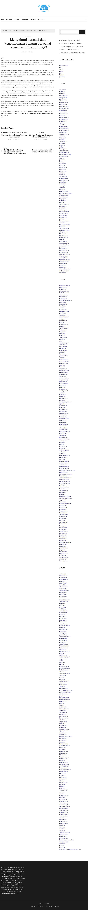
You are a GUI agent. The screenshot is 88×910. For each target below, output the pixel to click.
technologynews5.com (63, 795)
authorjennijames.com (63, 681)
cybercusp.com (62, 843)
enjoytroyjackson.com (63, 731)
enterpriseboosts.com (64, 151)
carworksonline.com (63, 119)
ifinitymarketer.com (63, 527)
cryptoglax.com (62, 627)
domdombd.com (62, 518)
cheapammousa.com (63, 688)
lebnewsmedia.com (63, 648)
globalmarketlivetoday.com (64, 746)
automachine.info (62, 426)
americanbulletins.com (63, 709)
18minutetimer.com (63, 369)
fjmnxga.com (61, 202)
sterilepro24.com (62, 465)
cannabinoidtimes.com (63, 359)
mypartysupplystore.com (64, 600)
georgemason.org (62, 287)
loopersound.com (63, 622)
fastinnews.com (62, 524)
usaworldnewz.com (63, 577)
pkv (60, 67)
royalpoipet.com (62, 500)
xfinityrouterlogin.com (63, 256)
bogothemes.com (62, 631)
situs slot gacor (19, 873)
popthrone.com (62, 313)
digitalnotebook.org (63, 346)
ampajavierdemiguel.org (64, 590)
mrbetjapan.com (62, 184)
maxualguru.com (62, 348)
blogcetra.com (62, 400)
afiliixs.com (61, 705)
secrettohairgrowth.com (64, 195)
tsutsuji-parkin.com (63, 685)
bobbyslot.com (62, 335)
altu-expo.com (62, 679)
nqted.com (61, 781)
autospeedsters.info (63, 428)
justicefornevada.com (63, 383)
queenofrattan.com (63, 411)
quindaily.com (62, 825)
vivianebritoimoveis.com (64, 134)
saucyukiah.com (62, 90)
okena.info (61, 664)
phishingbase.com (63, 544)
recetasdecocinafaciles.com (65, 692)
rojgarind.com (62, 365)
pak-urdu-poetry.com (63, 398)
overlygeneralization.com (64, 378)
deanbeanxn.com (62, 309)
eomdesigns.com (62, 441)
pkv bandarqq (62, 77)
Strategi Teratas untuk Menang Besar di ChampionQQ (71, 43)
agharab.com (62, 686)
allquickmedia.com (63, 176)
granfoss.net (61, 239)
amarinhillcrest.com (63, 141)
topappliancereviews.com (64, 260)
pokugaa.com (62, 550)
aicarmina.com (62, 598)
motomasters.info (63, 446)
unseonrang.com (62, 396)
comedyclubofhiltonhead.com (65, 478)
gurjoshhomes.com (63, 638)
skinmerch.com (62, 614)
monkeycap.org (62, 138)
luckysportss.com (62, 535)
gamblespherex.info (63, 437)
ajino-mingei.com (62, 633)
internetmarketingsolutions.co (65, 402)
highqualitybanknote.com (64, 757)
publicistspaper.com (63, 823)
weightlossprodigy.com (64, 343)
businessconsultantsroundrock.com (66, 840)
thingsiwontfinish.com (63, 561)
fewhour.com (62, 367)
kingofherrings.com (63, 182)
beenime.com (62, 485)
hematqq (11, 888)
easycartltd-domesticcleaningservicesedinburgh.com (70, 849)
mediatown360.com (63, 248)
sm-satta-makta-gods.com (64, 805)
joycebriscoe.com (63, 596)
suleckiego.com (62, 272)
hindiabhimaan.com (63, 263)
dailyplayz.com (62, 520)
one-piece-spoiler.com (64, 418)
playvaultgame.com (63, 551)
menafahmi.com (62, 775)
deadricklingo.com (63, 433)
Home (2, 19)
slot (14, 871)
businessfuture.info (63, 304)
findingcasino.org (62, 422)
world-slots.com (62, 315)
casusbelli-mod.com (63, 644)
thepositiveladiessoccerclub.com (66, 690)
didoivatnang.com (62, 725)
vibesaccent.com (62, 588)
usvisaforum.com (62, 616)
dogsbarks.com (62, 727)
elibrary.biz (61, 672)
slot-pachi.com (62, 352)
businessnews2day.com (64, 461)
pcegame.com (62, 786)
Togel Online (41, 19)
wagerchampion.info (63, 430)
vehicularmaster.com (63, 587)
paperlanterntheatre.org (64, 697)
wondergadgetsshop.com (64, 657)
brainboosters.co (62, 592)
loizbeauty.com (62, 165)
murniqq (7, 888)
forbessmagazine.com (63, 744)
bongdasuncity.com (63, 350)
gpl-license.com (62, 747)
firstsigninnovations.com (64, 108)
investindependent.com (64, 766)
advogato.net (62, 145)
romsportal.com (62, 555)
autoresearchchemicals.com (65, 269)
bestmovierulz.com (63, 618)
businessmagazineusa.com (64, 455)
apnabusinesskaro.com (64, 271)
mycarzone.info (62, 448)
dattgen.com (61, 723)
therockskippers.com (63, 237)
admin (31, 52)
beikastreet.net (62, 91)
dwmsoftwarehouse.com (64, 729)
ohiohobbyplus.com (63, 629)
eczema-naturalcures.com (64, 673)
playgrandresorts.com (63, 553)
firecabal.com (62, 742)
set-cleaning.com (62, 819)
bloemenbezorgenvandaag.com (65, 193)
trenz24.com (61, 162)
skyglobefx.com (62, 435)
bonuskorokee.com (63, 511)
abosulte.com (62, 827)
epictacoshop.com (63, 210)
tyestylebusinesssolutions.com (65, 498)
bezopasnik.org (62, 200)
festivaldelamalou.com (63, 106)
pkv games (21, 880)
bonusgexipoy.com (63, 513)
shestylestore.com (63, 559)
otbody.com (61, 158)
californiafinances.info (63, 213)
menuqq (2, 888)
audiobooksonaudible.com (64, 832)
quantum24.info (62, 452)
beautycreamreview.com (64, 718)
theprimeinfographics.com (64, 481)
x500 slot (21, 869)
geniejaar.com (62, 333)
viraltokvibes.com (62, 132)
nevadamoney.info (63, 217)
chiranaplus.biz (62, 226)
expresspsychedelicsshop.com (65, 736)
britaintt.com (61, 845)
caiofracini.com (62, 393)
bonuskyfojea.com (63, 509)
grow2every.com (62, 749)
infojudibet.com (62, 306)
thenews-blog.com (63, 799)
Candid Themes (55, 906)
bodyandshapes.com (63, 838)
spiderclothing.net (63, 655)
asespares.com (62, 710)
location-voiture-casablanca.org (65, 474)
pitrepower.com (62, 247)
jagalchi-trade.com (63, 620)
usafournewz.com (62, 583)
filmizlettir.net (62, 93)
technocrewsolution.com (64, 130)
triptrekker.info (62, 442)
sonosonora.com (62, 649)
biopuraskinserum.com (64, 211)
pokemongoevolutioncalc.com (65, 542)
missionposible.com (63, 252)
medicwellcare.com (63, 457)
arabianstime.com (63, 712)
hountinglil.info (62, 326)
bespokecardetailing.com (64, 668)
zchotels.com (62, 792)
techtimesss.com (62, 121)
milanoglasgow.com (63, 232)
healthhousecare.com (63, 751)
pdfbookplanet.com (63, 409)
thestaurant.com (62, 502)
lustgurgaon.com (62, 332)
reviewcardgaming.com (64, 468)
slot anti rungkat (7, 873)
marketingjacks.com (63, 258)
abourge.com (62, 703)
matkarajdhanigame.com (64, 311)
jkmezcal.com (62, 494)
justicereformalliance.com (64, 625)
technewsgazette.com (63, 178)
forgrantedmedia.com (63, 114)
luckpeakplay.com (62, 537)
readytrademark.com (63, 812)
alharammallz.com (63, 707)
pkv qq (2, 867)
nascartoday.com (62, 779)
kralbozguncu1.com (63, 768)
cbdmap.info (61, 308)
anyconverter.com (63, 167)
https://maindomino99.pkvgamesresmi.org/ (10, 893)
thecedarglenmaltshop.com (64, 285)
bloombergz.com (62, 149)
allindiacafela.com (63, 241)
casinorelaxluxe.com (63, 514)
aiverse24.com (62, 829)
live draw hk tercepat (63, 65)
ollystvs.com (61, 404)
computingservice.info (63, 391)
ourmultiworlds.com (63, 95)
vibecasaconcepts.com (64, 450)
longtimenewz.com (63, 533)
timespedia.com (62, 169)
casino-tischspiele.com (64, 156)
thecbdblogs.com (62, 267)
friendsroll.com (62, 653)
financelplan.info (62, 302)
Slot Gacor (16, 19)
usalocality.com (62, 581)
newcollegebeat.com (63, 611)
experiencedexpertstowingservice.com (67, 470)
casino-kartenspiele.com (64, 152)
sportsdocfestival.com (63, 557)
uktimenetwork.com (63, 576)
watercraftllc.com (62, 701)
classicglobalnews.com (64, 842)
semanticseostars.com (64, 370)
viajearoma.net (62, 683)
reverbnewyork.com (63, 612)
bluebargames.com (63, 104)
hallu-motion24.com (63, 235)
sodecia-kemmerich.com (64, 487)
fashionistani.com (62, 738)
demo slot (14, 884)
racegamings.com (62, 546)
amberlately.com (62, 594)
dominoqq (20, 888)
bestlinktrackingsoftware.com (65, 503)
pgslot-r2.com (62, 788)
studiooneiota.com (63, 420)
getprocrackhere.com (63, 522)
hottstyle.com (62, 760)
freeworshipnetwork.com (64, 699)
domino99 (7, 867)
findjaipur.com (62, 603)
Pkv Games (9, 19)
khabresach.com (62, 265)
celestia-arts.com (62, 101)
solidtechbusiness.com (64, 466)
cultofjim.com (62, 605)
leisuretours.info (62, 385)
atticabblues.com (62, 714)
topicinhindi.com (62, 289)
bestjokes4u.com (62, 330)
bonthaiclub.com (62, 642)
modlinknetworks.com (63, 531)
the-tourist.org (62, 143)
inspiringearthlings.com (64, 764)
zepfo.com (61, 794)
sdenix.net (61, 139)
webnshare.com (62, 376)
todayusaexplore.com (63, 579)
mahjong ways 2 (9, 875)
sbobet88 (19, 884)
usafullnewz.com (62, 574)
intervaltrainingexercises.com (65, 496)
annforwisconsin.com (63, 601)
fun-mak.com (62, 489)
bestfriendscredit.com (63, 670)
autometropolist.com (63, 716)
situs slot (3, 871)
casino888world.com (63, 490)
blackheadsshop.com (63, 472)
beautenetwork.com (63, 834)
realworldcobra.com (63, 424)
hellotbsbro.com (62, 387)
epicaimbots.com (62, 733)
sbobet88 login (13, 886)
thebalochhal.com (62, 585)
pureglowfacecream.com (64, 180)
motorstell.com (62, 125)
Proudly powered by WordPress (36, 906)
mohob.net (61, 341)
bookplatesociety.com (63, 646)
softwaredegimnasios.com (64, 806)
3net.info (61, 661)
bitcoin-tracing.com (63, 836)
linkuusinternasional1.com (64, 651)
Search (82, 32)
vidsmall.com (62, 459)
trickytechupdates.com (63, 261)
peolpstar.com (62, 115)
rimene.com (61, 219)
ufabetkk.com (62, 175)
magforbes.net (62, 136)
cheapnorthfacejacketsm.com (65, 637)
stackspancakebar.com (64, 228)
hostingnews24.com (63, 758)
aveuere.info (61, 357)
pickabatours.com (63, 298)
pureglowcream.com (63, 191)
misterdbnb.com (62, 492)
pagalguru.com (62, 784)
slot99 (20, 891)
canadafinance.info (63, 215)
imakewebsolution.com (64, 317)
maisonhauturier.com (63, 771)
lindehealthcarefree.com (64, 293)
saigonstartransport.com (64, 204)
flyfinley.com (61, 322)
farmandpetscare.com (63, 389)
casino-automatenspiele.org (65, 154)
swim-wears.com (62, 112)
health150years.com (63, 126)
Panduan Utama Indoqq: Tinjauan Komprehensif (70, 40)
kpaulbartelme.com (63, 476)
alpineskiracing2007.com (64, 243)
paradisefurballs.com (63, 356)
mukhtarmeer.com (63, 777)
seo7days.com (62, 189)
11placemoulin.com (63, 337)
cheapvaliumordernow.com (64, 483)
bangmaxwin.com (62, 206)
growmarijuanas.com (63, 374)
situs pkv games (15, 869)
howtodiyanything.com (63, 762)
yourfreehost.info (62, 635)
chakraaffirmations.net (63, 328)
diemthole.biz (62, 173)
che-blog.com (62, 319)
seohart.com (61, 818)
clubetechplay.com (63, 516)
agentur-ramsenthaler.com (64, 439)
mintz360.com (62, 339)
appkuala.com (62, 187)
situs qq (15, 875)
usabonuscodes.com (63, 803)
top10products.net (63, 296)
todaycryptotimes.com (63, 801)
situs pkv (61, 69)
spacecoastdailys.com (63, 810)
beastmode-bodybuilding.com (65, 300)
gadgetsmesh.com (63, 381)
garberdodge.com (63, 110)
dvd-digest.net (62, 223)
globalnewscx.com (63, 405)
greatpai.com (62, 696)
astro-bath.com (62, 675)
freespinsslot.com (63, 354)
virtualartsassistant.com (64, 479)
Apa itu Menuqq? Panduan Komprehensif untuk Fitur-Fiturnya (73, 53)
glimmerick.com (62, 607)
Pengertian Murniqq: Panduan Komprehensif (69, 49)
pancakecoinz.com (63, 320)
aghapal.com (61, 677)
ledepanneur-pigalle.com (64, 221)
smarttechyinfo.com (63, 345)
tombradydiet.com (63, 640)
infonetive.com (62, 208)
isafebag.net (61, 147)
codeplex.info (62, 662)
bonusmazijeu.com (63, 507)
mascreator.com (62, 773)
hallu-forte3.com (62, 234)
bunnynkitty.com (62, 199)
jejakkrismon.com (62, 171)
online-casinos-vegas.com (64, 254)
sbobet (7, 871)
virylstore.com (62, 123)
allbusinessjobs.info (63, 295)
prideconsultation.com (63, 324)
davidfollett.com (62, 609)
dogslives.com (62, 407)
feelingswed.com (62, 740)
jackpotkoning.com (63, 529)
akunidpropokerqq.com (64, 666)
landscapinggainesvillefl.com (65, 770)
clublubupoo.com (62, 505)
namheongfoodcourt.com (64, 230)
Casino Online (25, 19)
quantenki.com (62, 454)
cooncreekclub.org (63, 97)
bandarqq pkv (12, 867)
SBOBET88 (33, 19)
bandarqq (61, 71)
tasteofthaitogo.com (63, 197)
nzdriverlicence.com (63, 782)
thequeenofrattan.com (63, 413)
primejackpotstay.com (63, 548)
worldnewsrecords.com (64, 463)
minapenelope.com (63, 624)
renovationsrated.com (63, 814)
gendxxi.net (61, 444)
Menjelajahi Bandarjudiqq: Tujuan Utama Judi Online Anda (72, 46)
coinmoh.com (62, 720)
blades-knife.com (62, 417)
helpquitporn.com (63, 755)
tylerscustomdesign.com (64, 117)
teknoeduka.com (62, 797)
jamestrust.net (62, 160)
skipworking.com (62, 163)
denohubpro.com (62, 415)
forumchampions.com (63, 102)
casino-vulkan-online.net (64, 245)
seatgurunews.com (63, 659)
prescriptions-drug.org (63, 128)
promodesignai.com (63, 821)
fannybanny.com (62, 526)
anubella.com (62, 831)
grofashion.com (62, 540)
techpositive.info (62, 394)
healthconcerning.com (63, 363)
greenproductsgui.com (63, 361)
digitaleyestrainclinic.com (64, 250)
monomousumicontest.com (64, 431)
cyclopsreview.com (63, 721)
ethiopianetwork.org (63, 380)
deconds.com (62, 847)
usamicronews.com (63, 539)
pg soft (17, 871)
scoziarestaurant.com (63, 816)
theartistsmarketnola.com (64, 224)
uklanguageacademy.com (64, 291)
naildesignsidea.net (63, 694)
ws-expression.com (63, 790)
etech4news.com (62, 734)
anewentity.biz (62, 186)
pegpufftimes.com (63, 99)
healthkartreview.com (63, 753)
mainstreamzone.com (63, 372)
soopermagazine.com (63, 808)
